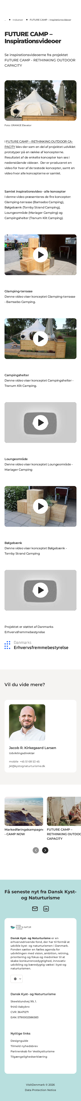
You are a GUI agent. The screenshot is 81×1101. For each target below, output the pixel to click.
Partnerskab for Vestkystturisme (33, 1051)
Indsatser (18, 19)
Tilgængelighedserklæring (29, 1056)
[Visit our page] (46, 908)
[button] (40, 754)
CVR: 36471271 (20, 1012)
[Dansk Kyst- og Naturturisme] (21, 927)
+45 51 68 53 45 (30, 761)
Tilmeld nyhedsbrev (24, 1046)
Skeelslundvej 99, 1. (24, 1001)
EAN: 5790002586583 (24, 1017)
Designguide (19, 1040)
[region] (40, 254)
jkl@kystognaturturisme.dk (27, 766)
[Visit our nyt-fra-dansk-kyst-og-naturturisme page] (35, 908)
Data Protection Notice (40, 1090)
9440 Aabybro (20, 1006)
